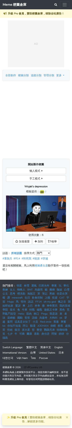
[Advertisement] (36, 119)
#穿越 (44, 258)
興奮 (63, 322)
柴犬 (12, 310)
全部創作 (10, 75)
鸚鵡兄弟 (49, 330)
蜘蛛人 (21, 290)
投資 (54, 298)
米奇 (37, 306)
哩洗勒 (21, 294)
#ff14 (17, 258)
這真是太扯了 (23, 322)
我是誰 (54, 314)
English (58, 347)
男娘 (52, 294)
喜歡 (36, 334)
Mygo (10, 302)
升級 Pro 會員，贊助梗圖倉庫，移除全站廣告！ (36, 13)
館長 (60, 326)
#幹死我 (26, 258)
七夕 (10, 334)
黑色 (62, 310)
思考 (12, 294)
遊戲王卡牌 (50, 310)
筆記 (44, 294)
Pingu (44, 314)
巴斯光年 (44, 286)
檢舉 (54, 241)
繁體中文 (31, 347)
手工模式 (35, 178)
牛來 (24, 310)
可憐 (22, 334)
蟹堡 (39, 330)
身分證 (45, 334)
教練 (5, 290)
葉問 (10, 322)
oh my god (50, 302)
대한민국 (8, 358)
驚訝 (18, 306)
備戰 (39, 310)
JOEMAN (43, 326)
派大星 (26, 330)
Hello (21, 314)
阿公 (25, 326)
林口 (36, 314)
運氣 (34, 286)
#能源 (36, 258)
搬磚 (52, 290)
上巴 (30, 306)
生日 (27, 298)
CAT (61, 298)
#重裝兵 (7, 258)
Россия (43, 358)
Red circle (45, 322)
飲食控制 (37, 298)
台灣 (32, 353)
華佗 (66, 286)
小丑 (35, 322)
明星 (19, 286)
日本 (61, 353)
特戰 (32, 310)
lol (4, 326)
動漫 (32, 326)
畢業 (54, 286)
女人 (12, 290)
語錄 (34, 318)
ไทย (33, 358)
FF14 (38, 302)
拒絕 (10, 330)
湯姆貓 (11, 318)
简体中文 (45, 347)
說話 (30, 302)
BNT (30, 290)
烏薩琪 (39, 290)
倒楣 (53, 326)
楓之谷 (62, 302)
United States (47, 353)
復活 (17, 330)
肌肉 (29, 314)
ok (60, 318)
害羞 (56, 322)
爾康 (29, 334)
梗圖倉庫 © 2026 (12, 367)
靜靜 (61, 334)
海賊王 (31, 294)
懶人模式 (35, 171)
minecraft (17, 298)
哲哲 (27, 318)
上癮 (47, 298)
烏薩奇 (43, 318)
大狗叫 (53, 318)
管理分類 (49, 75)
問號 (54, 334)
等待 (23, 302)
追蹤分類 (36, 75)
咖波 (59, 290)
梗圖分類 (23, 75)
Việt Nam (22, 358)
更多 (59, 75)
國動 (20, 318)
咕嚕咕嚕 (62, 330)
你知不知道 (14, 326)
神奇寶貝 (52, 306)
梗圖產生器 (41, 265)
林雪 (26, 286)
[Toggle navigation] (64, 4)
